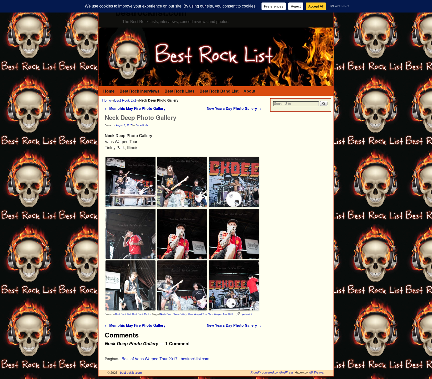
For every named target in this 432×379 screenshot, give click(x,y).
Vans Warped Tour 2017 (220, 314)
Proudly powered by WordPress (272, 372)
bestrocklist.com (131, 372)
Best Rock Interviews (140, 91)
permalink (247, 314)
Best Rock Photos (141, 314)
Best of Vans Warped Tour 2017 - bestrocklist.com (165, 358)
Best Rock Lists (179, 91)
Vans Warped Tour (197, 314)
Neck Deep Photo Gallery (173, 314)
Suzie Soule (142, 125)
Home (108, 91)
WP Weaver (316, 372)
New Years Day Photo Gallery (234, 108)
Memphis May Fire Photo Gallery (135, 108)
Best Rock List (125, 100)
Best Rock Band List (219, 91)
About (249, 91)
